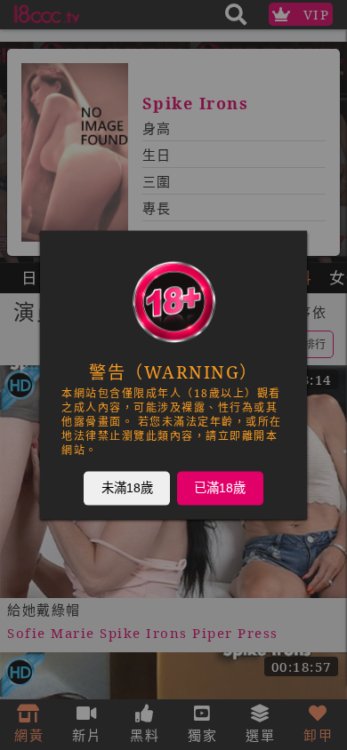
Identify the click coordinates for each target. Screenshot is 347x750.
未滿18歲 (127, 488)
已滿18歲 (220, 488)
